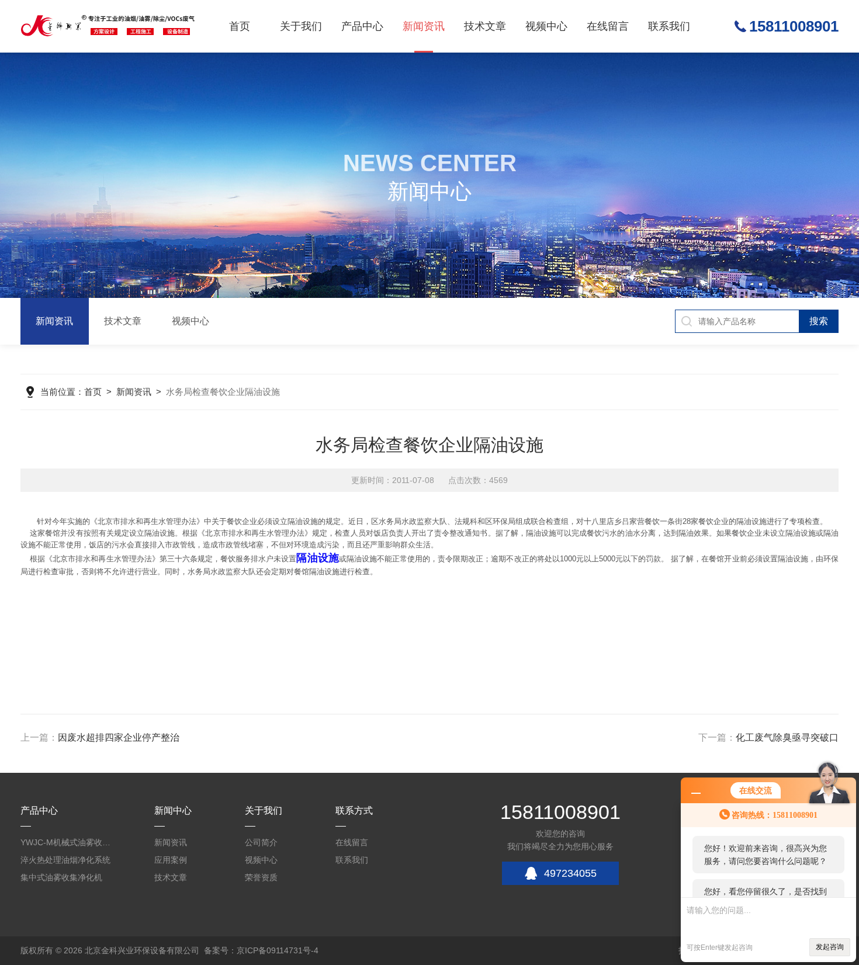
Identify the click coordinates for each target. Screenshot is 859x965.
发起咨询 (830, 947)
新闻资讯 (424, 26)
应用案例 (170, 860)
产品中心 (362, 26)
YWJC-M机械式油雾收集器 (67, 842)
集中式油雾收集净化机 (61, 877)
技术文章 (485, 26)
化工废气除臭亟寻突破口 (787, 737)
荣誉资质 (261, 877)
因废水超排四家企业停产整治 (118, 737)
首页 (239, 26)
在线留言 (608, 26)
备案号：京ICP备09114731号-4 (261, 950)
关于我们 (301, 26)
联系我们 (669, 26)
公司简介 (261, 842)
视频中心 (546, 26)
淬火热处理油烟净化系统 (65, 860)
